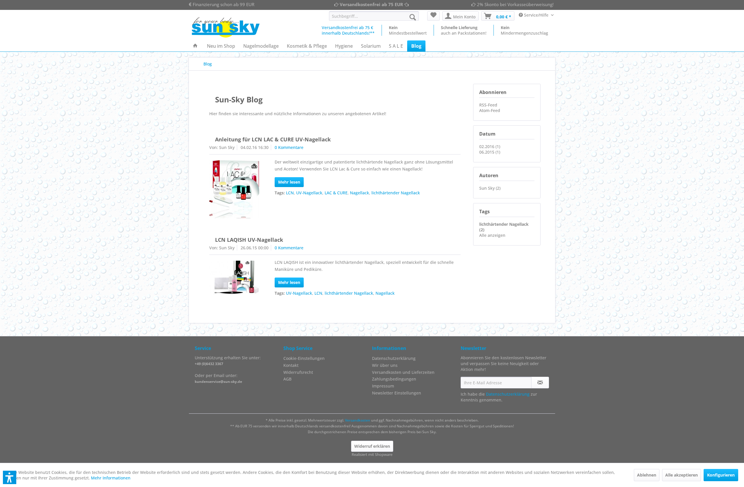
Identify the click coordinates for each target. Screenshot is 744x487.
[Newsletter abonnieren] (540, 382)
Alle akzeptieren (681, 475)
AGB (287, 379)
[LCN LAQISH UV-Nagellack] (234, 278)
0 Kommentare (289, 147)
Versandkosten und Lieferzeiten (403, 372)
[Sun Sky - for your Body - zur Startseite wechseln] (226, 27)
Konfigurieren (721, 475)
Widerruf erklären (372, 446)
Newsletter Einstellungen (396, 393)
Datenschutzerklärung (394, 358)
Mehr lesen (289, 182)
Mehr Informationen (110, 478)
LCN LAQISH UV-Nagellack (249, 239)
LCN (290, 192)
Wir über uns (385, 365)
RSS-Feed (488, 105)
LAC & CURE (336, 192)
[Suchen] (413, 17)
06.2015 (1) (489, 152)
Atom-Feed (489, 110)
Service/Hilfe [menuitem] (536, 15)
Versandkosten (357, 420)
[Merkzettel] (433, 16)
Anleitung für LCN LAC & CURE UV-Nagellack (273, 139)
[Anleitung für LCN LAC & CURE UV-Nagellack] (234, 189)
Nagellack (359, 192)
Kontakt (290, 365)
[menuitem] (374, 16)
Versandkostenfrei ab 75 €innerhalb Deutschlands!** (348, 30)
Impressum (383, 386)
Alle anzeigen (492, 235)
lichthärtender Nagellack (395, 192)
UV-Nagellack (309, 192)
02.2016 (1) (489, 146)
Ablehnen (646, 475)
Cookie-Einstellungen (304, 358)
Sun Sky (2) (489, 188)
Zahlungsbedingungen (394, 379)
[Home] (195, 45)
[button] (9, 477)
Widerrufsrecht (298, 372)
